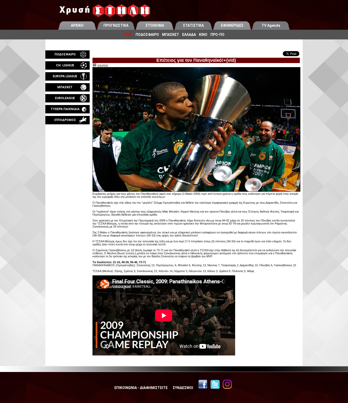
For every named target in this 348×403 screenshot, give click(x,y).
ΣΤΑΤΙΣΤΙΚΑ (193, 25)
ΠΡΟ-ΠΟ (217, 35)
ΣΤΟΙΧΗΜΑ (154, 25)
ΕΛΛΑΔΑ (189, 35)
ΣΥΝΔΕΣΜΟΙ (183, 388)
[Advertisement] (67, 184)
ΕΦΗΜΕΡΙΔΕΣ (232, 25)
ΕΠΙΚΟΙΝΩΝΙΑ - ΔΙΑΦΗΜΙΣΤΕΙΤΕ (141, 388)
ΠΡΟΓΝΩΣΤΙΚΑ (115, 25)
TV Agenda (271, 25)
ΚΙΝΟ (203, 35)
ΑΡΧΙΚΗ (77, 25)
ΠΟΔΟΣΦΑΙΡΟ (147, 35)
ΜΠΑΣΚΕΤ (170, 35)
